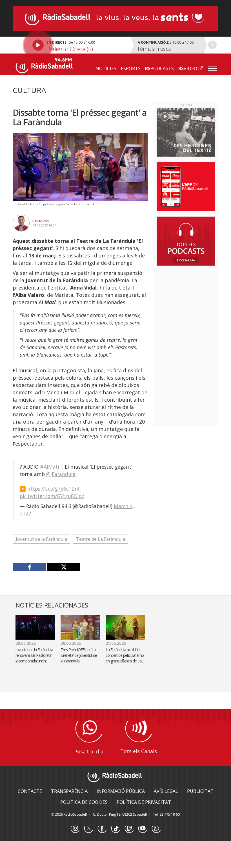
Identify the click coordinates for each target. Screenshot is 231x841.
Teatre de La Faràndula (100, 539)
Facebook (102, 829)
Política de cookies (84, 802)
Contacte (30, 791)
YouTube (142, 829)
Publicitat (200, 791)
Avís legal (166, 791)
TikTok (115, 829)
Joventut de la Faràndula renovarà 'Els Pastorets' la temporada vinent (34, 655)
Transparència (69, 791)
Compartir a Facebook (29, 567)
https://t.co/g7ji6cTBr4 (53, 488)
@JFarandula (60, 474)
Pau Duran (40, 221)
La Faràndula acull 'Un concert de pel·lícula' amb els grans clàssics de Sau (125, 655)
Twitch (129, 829)
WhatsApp (156, 829)
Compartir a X (63, 567)
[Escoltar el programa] (70, 45)
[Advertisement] (194, 306)
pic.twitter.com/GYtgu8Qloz (52, 496)
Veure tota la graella (212, 45)
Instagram (75, 829)
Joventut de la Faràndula (41, 539)
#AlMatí (49, 466)
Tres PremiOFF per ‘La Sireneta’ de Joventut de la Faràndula (79, 655)
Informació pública (121, 791)
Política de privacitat (144, 802)
